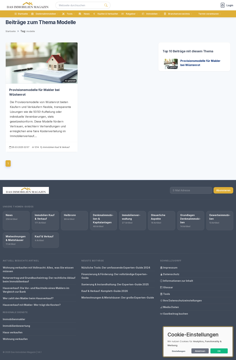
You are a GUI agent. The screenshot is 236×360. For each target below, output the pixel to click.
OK (219, 351)
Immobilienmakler (14, 319)
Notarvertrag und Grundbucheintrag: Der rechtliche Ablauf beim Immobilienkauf (39, 279)
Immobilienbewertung (16, 325)
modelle (30, 31)
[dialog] (198, 342)
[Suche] (105, 5)
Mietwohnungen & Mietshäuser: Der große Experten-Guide (117, 297)
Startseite (11, 31)
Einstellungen (178, 351)
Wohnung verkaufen (15, 338)
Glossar (168, 287)
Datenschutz (171, 274)
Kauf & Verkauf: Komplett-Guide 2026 (104, 290)
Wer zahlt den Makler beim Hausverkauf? (28, 298)
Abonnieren (223, 190)
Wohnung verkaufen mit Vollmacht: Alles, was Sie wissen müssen (38, 269)
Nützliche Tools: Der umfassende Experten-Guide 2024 (115, 267)
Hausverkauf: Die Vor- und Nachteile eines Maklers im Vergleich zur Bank (36, 290)
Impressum (170, 267)
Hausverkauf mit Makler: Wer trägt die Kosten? (32, 304)
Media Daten (171, 307)
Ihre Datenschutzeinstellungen (182, 300)
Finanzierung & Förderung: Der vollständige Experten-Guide (114, 276)
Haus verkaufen (12, 332)
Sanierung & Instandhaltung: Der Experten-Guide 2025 (115, 284)
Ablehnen (200, 351)
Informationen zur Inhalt (178, 280)
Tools (166, 293)
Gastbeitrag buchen (175, 313)
